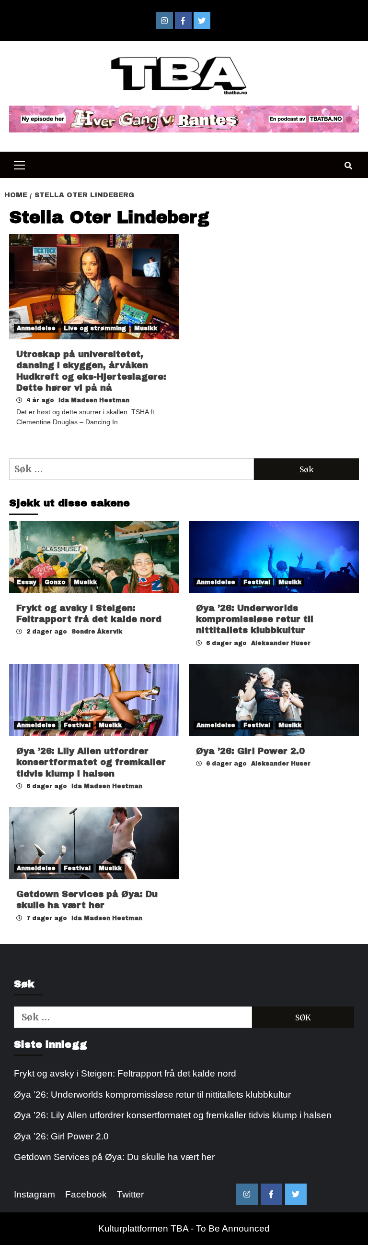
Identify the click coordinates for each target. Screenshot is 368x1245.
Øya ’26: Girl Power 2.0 (250, 751)
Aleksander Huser (280, 643)
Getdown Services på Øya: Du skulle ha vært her (114, 1157)
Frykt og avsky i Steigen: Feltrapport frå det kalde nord (125, 1073)
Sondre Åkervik (96, 631)
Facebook (86, 1194)
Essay (26, 582)
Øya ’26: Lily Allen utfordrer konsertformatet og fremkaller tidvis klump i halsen (91, 762)
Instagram (34, 1194)
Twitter (130, 1194)
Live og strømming (95, 328)
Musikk (145, 328)
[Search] (348, 166)
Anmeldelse (36, 328)
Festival (256, 582)
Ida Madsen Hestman (93, 400)
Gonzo (55, 582)
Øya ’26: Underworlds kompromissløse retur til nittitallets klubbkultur (254, 619)
